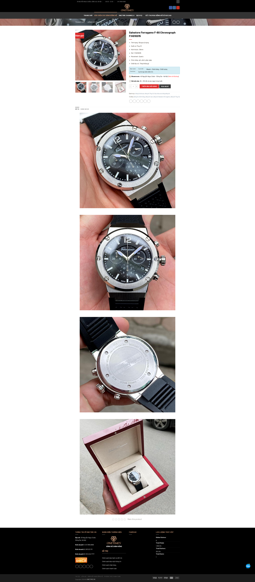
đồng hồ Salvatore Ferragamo (161, 97)
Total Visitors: (161, 548)
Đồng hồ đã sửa (139, 93)
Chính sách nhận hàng (109, 565)
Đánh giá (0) (85, 109)
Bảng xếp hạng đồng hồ (95, 576)
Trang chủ (88, 15)
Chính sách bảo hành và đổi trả (112, 558)
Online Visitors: (161, 537)
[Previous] (78, 55)
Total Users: (160, 554)
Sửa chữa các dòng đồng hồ (105, 15)
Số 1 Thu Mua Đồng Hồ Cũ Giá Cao (158, 15)
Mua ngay (165, 86)
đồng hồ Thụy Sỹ (175, 97)
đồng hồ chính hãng (139, 97)
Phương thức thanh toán (112, 576)
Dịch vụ (139, 15)
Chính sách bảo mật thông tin (111, 561)
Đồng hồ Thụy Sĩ (94, 22)
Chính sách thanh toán (109, 568)
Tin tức (77, 576)
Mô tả (77, 109)
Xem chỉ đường (173, 76)
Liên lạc (84, 576)
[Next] (122, 55)
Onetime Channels (127, 15)
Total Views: (160, 543)
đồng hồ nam (149, 97)
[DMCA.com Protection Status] (81, 560)
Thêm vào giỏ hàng (149, 86)
